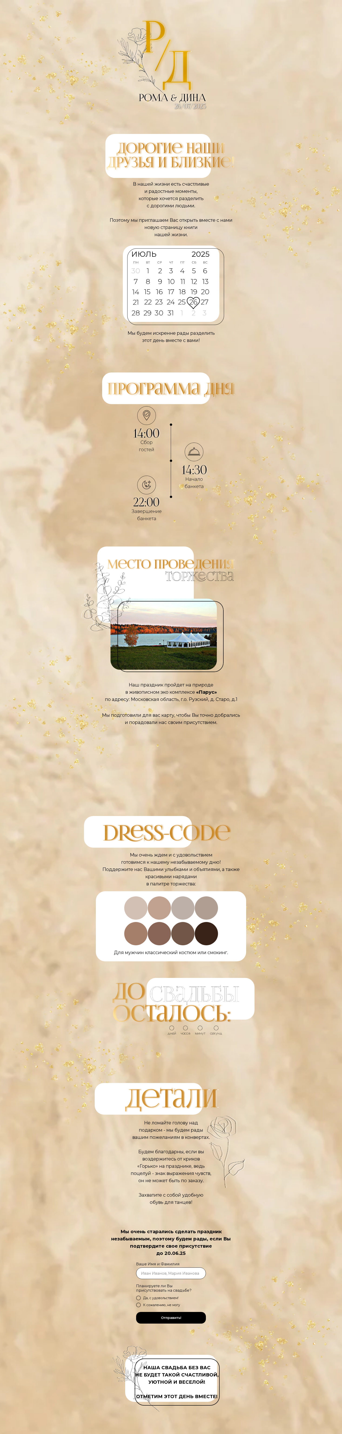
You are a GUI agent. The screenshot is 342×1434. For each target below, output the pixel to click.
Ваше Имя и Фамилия (158, 1264)
